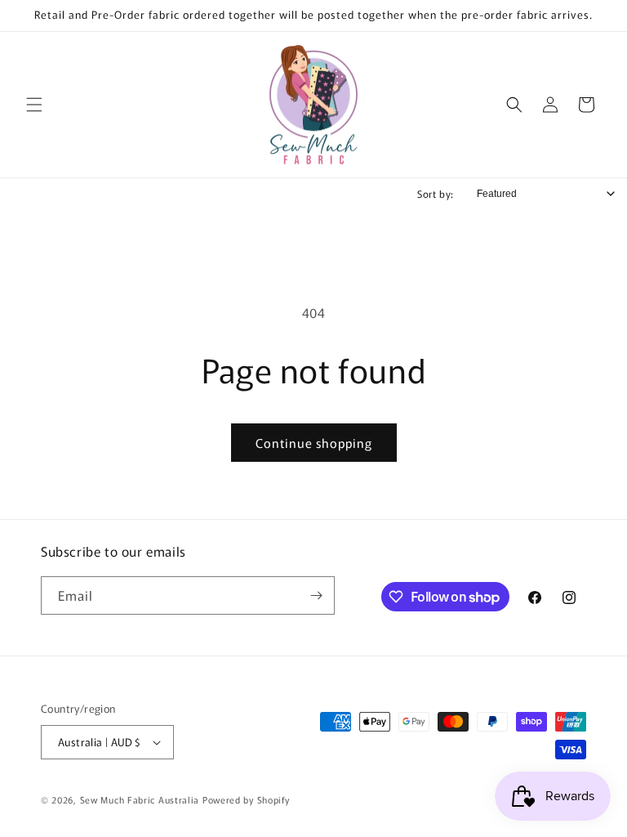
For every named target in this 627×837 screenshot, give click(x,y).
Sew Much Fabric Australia (140, 799)
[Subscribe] (316, 595)
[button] (34, 105)
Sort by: (435, 193)
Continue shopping (314, 442)
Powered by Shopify (246, 799)
